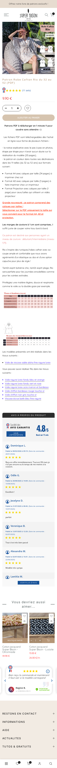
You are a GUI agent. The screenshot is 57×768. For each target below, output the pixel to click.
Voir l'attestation (16, 434)
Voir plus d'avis (28, 583)
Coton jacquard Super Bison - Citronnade (11, 649)
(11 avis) (26, 90)
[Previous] (6, 48)
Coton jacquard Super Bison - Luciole (41, 648)
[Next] (50, 48)
